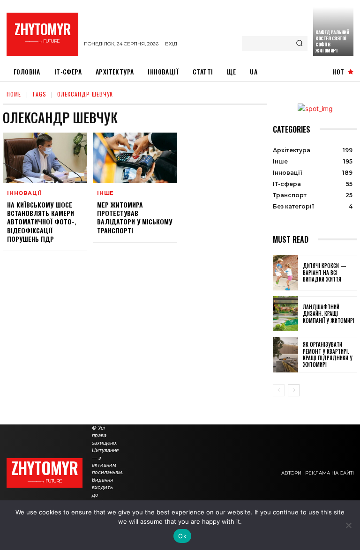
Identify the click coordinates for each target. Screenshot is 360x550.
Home (14, 94)
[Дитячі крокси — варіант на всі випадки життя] (285, 272)
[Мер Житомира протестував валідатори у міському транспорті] (135, 158)
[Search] (299, 43)
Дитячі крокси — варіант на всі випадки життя (324, 272)
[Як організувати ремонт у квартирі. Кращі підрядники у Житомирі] (285, 354)
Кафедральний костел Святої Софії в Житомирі (332, 41)
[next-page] (294, 390)
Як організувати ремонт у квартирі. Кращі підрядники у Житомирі (327, 354)
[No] (348, 525)
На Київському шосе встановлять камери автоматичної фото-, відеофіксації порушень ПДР (41, 222)
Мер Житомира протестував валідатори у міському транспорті (134, 217)
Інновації (24, 193)
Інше (105, 193)
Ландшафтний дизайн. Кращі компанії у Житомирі (328, 313)
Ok (182, 536)
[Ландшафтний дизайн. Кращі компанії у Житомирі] (285, 314)
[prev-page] (279, 390)
